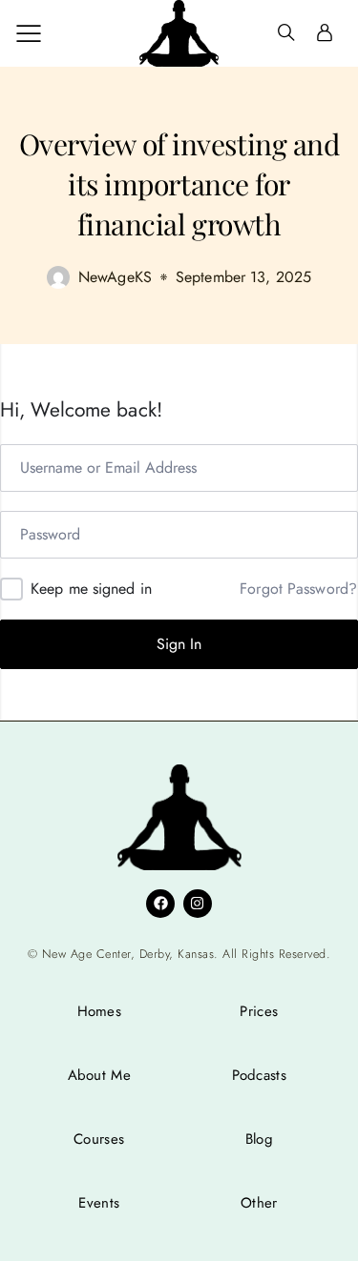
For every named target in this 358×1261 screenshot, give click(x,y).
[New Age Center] (178, 33)
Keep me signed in (91, 589)
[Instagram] (197, 903)
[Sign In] (324, 33)
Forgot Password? (298, 589)
